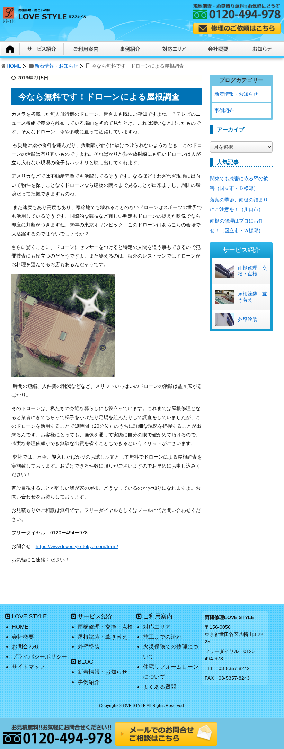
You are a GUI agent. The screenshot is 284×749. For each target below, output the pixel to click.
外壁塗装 (247, 319)
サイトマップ (28, 667)
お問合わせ (25, 647)
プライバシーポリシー (39, 657)
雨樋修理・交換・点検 (252, 271)
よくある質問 (159, 687)
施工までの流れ (162, 637)
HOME (14, 66)
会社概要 (23, 637)
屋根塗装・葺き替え (252, 297)
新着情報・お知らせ (56, 66)
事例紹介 (224, 110)
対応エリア (157, 627)
